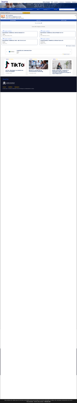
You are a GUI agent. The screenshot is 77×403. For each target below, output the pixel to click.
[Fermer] (75, 16)
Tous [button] (3, 9)
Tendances (74, 2)
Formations (68, 2)
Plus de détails (38, 23)
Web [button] (38, 9)
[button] (46, 2)
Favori (39, 20)
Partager (64, 20)
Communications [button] (29, 9)
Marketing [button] (18, 9)
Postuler (13, 20)
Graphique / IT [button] (46, 9)
